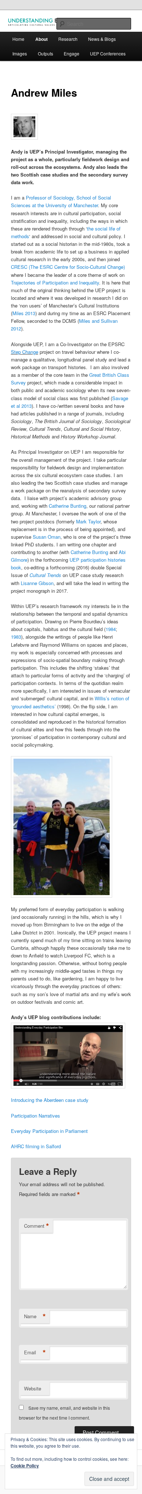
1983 (16, 636)
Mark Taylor (88, 521)
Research (68, 39)
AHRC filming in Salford (36, 1146)
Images (19, 53)
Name (35, 1316)
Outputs (45, 53)
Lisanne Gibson (37, 583)
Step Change (24, 351)
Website (32, 1388)
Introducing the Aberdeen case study (49, 1099)
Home (18, 39)
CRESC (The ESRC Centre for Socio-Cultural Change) (68, 266)
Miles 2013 (23, 313)
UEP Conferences (108, 53)
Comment (36, 1226)
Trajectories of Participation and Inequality (55, 282)
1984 (111, 629)
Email (35, 1352)
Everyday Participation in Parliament (50, 1130)
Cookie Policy (25, 1465)
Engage (71, 53)
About (41, 39)
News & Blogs (102, 39)
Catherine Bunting (67, 505)
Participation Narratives (35, 1115)
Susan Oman (46, 536)
